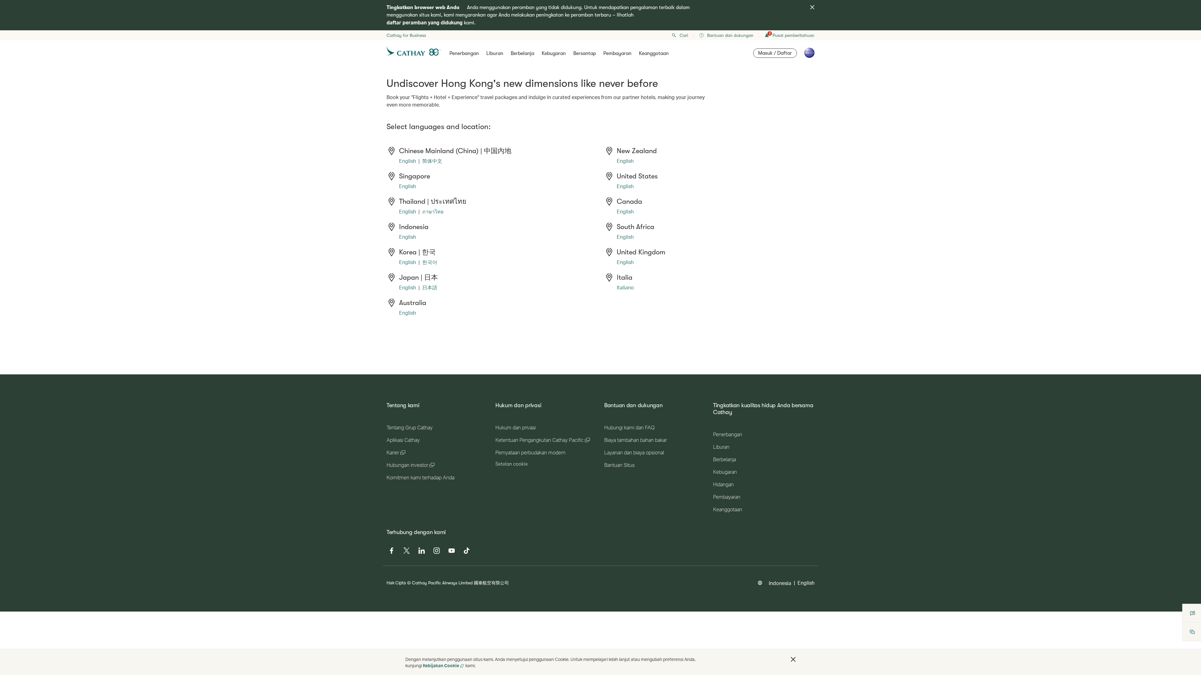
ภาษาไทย (432, 211)
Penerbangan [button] (464, 53)
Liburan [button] (494, 53)
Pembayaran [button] (617, 53)
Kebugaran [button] (554, 53)
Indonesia (780, 583)
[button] (793, 659)
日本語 (429, 287)
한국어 (429, 262)
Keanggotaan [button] (654, 53)
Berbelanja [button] (522, 53)
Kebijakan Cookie (441, 665)
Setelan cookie (511, 464)
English (407, 161)
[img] (812, 7)
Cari (684, 35)
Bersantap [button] (584, 53)
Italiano (625, 287)
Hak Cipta (396, 582)
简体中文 (432, 161)
